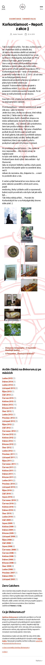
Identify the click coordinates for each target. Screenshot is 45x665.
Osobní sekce (15, 19)
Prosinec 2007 (8, 573)
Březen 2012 (7, 444)
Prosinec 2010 (8, 484)
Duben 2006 (7, 576)
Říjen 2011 (6, 461)
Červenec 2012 (9, 431)
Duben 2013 (7, 405)
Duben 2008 (7, 559)
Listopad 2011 (8, 457)
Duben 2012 (7, 441)
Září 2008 (6, 543)
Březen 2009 (7, 533)
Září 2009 (6, 520)
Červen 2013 (7, 398)
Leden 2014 (7, 385)
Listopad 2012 (8, 421)
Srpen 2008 (7, 546)
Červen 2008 (7, 553)
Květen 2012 (7, 437)
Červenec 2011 (9, 464)
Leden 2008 (7, 569)
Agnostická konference (12, 643)
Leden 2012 (7, 451)
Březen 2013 (7, 408)
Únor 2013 (6, 411)
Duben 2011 (7, 474)
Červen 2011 (7, 467)
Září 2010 (6, 493)
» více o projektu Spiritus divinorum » (15, 647)
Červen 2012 (7, 434)
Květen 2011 (7, 470)
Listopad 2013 (8, 388)
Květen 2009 (7, 526)
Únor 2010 (6, 513)
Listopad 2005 (8, 579)
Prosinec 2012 (8, 418)
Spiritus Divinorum (9, 617)
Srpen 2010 (7, 497)
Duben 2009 (7, 530)
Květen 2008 (7, 556)
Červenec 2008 (9, 549)
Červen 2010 (7, 503)
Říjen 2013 (6, 391)
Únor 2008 (6, 566)
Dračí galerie (22, 88)
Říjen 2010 (6, 490)
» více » (4, 652)
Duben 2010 (7, 510)
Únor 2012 (6, 447)
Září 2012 (6, 428)
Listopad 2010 (8, 487)
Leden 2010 (7, 517)
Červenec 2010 (9, 500)
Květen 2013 (7, 401)
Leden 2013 (7, 414)
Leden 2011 (7, 480)
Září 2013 (6, 395)
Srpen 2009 (7, 523)
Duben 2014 (7, 381)
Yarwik (20, 34)
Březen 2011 (7, 477)
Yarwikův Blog (29, 19)
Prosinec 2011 (8, 454)
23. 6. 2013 (31, 34)
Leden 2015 (7, 378)
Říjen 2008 (6, 540)
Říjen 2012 (6, 424)
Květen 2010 (7, 507)
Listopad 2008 (8, 536)
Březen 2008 (7, 563)
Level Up (39, 641)
